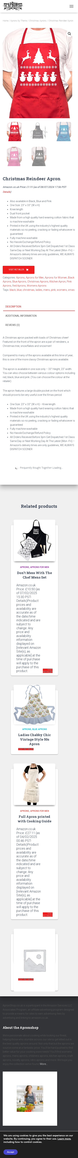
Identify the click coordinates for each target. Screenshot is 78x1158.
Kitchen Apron (58, 281)
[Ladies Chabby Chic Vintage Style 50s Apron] (34, 704)
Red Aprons (19, 285)
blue (19, 289)
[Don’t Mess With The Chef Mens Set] (34, 540)
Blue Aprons (19, 281)
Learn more (64, 1138)
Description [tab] (13, 306)
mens (46, 289)
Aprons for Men (35, 277)
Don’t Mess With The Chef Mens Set (34, 575)
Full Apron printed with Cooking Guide (34, 818)
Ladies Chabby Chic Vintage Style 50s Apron (34, 739)
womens (62, 289)
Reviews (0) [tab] (12, 325)
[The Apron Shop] (14, 6)
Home (5, 20)
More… (44, 1064)
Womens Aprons (36, 285)
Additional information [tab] (21, 315)
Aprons (20, 277)
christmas (28, 289)
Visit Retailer (16, 269)
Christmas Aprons (37, 20)
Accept (10, 1152)
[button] (69, 33)
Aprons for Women (56, 277)
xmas (71, 289)
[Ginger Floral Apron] (34, 946)
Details (6, 191)
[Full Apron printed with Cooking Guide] (34, 784)
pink (53, 289)
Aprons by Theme (18, 20)
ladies (39, 289)
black (13, 289)
